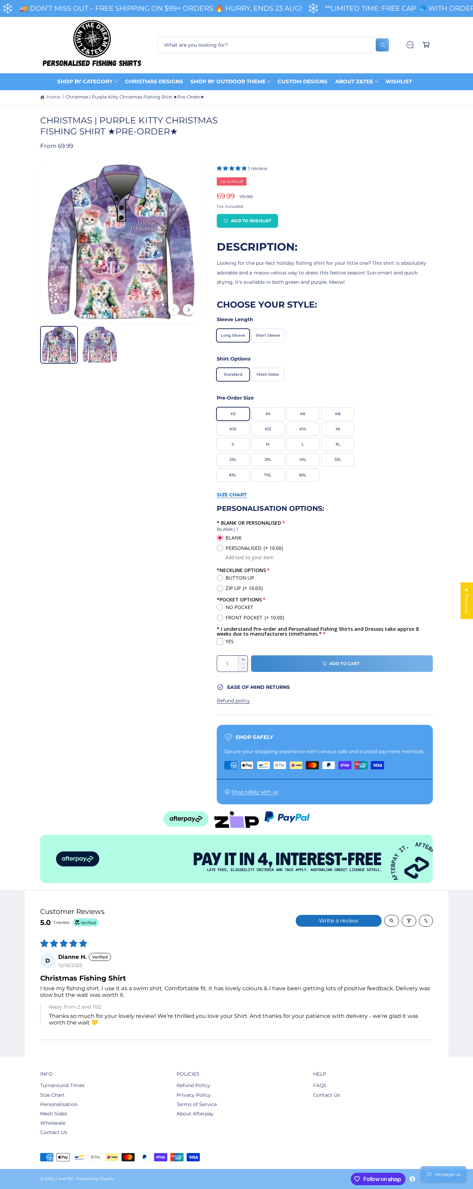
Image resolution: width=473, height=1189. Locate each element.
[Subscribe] (297, 634)
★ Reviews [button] (467, 601)
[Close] (313, 540)
